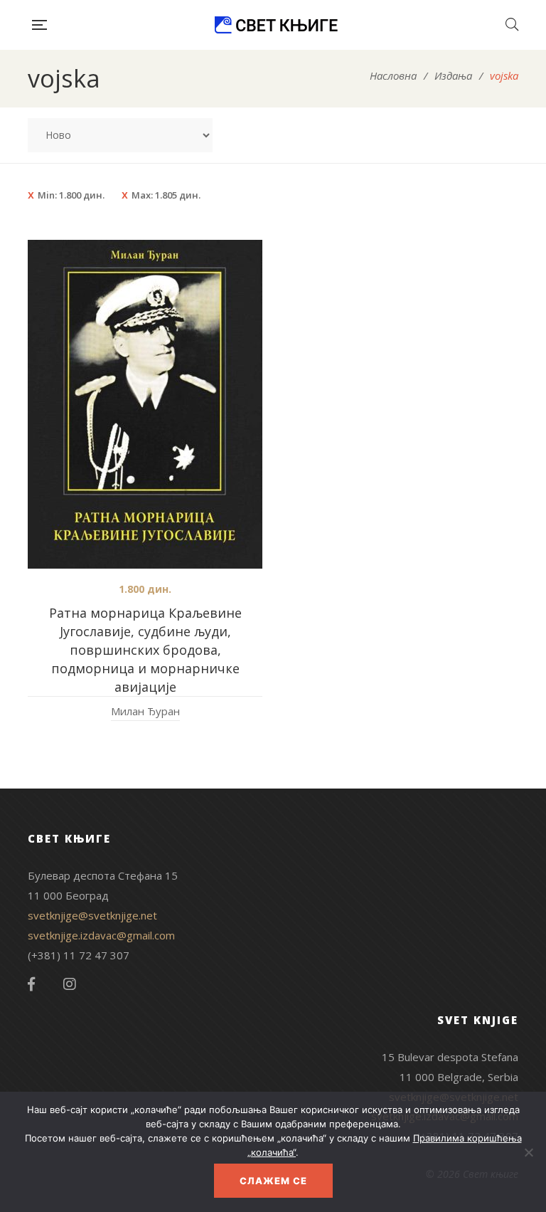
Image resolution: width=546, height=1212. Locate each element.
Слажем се (273, 1180)
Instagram (69, 984)
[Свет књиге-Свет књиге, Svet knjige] (276, 25)
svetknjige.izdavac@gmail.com (101, 935)
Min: (71, 195)
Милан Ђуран (145, 711)
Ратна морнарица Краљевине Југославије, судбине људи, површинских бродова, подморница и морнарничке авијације (145, 649)
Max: (166, 195)
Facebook (31, 984)
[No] (528, 1152)
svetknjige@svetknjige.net (92, 915)
